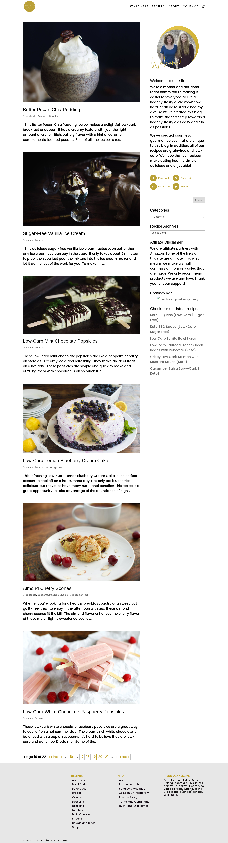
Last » (125, 756)
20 (100, 756)
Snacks (53, 116)
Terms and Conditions (134, 802)
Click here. (171, 795)
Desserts (42, 116)
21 (106, 756)
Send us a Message (132, 789)
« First (53, 756)
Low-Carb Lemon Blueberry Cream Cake (65, 460)
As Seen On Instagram (134, 793)
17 (82, 756)
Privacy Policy (128, 797)
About (173, 6)
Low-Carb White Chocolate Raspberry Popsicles (73, 711)
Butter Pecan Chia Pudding (51, 109)
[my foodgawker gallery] (177, 299)
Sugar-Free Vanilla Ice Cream (54, 233)
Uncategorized (54, 467)
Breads (77, 793)
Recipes (158, 6)
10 (71, 756)
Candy (76, 797)
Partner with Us (129, 784)
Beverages (79, 789)
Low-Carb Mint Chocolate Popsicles (60, 341)
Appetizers (79, 780)
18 (88, 756)
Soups (76, 827)
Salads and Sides (83, 823)
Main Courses (81, 814)
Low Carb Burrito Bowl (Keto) (174, 338)
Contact (190, 6)
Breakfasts (29, 116)
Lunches (77, 810)
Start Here (138, 6)
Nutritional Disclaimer (133, 806)
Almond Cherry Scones (47, 588)
